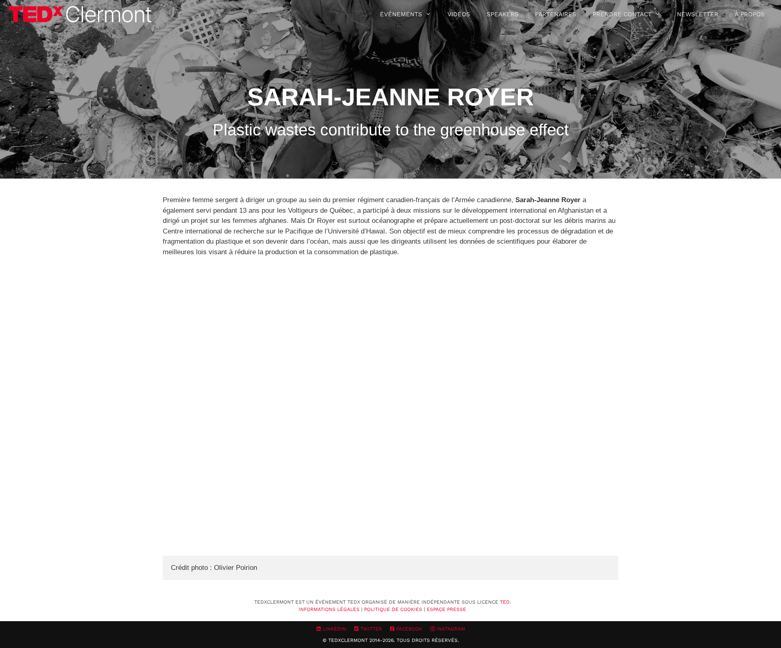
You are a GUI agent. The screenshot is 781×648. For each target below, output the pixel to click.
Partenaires (555, 14)
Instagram (450, 629)
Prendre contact (622, 14)
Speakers (502, 14)
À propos (750, 14)
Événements (401, 14)
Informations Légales (329, 609)
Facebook (408, 629)
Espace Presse (446, 609)
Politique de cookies (393, 609)
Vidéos (458, 14)
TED (505, 602)
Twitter (370, 629)
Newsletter (697, 14)
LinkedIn (333, 629)
